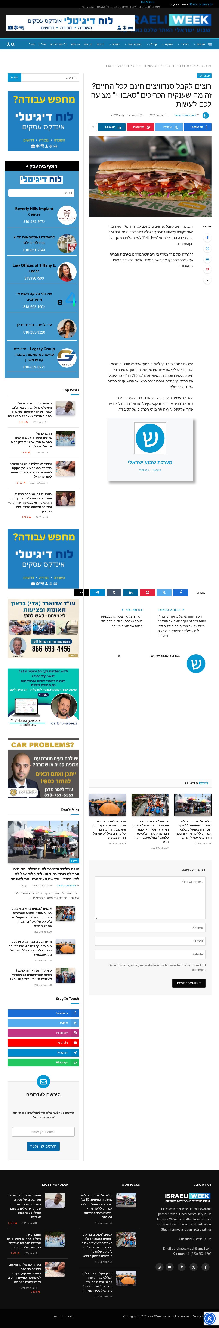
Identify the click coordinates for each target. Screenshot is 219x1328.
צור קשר (174, 4)
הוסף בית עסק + (41, 166)
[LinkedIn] (207, 259)
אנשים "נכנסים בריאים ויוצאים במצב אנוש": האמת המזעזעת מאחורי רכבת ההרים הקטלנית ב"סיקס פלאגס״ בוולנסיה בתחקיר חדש (150, 831)
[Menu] (210, 44)
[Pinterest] (207, 269)
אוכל (32, 44)
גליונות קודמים (58, 44)
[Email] (207, 280)
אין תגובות (133, 115)
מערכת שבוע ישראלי (185, 115)
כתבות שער (134, 44)
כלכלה (185, 44)
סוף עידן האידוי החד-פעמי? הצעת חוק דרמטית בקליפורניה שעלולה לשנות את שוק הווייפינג (31, 975)
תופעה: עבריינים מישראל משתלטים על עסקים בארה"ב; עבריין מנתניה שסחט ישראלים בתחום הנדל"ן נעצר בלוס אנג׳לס (30, 410)
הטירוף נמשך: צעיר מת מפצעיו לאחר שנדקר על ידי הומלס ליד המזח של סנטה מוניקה (121, 621)
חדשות (201, 44)
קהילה (153, 44)
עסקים (169, 44)
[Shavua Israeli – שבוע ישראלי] (165, 23)
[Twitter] (207, 248)
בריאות (88, 44)
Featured (204, 75)
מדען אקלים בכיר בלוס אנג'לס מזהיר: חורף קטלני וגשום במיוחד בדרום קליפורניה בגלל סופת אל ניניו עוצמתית (118, 6)
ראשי (185, 4)
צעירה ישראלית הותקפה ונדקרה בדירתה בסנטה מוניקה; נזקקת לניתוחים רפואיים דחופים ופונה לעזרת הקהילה (31, 470)
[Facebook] (207, 238)
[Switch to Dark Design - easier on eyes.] (8, 44)
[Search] (13, 44)
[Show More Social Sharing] (93, 127)
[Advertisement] (132, 313)
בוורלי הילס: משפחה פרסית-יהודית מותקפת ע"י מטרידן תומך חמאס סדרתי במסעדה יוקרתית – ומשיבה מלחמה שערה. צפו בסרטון (30, 502)
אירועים (75, 44)
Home (208, 66)
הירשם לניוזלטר (43, 1146)
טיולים (42, 44)
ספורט (116, 44)
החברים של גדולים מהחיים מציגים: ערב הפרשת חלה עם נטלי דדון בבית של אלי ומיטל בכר (31, 440)
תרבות (100, 44)
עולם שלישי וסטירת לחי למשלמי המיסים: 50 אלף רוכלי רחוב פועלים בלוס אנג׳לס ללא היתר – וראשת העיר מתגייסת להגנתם (194, 829)
